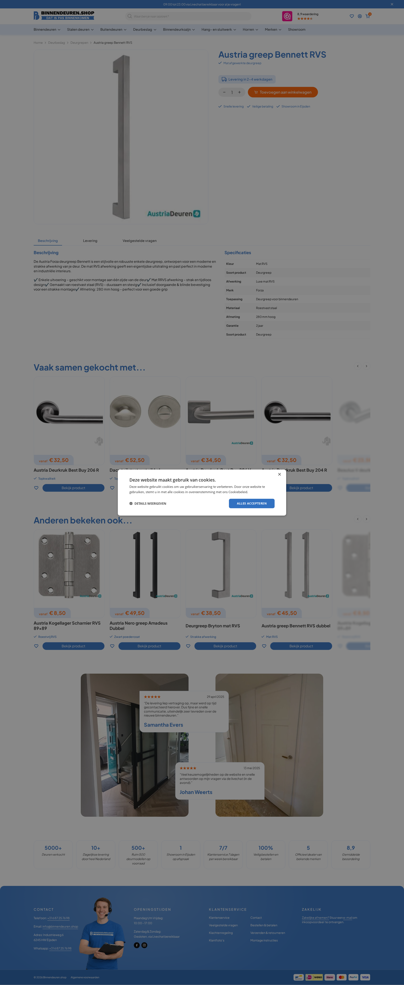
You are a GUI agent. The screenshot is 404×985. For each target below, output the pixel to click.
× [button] (279, 474)
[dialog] (202, 492)
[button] (147, 503)
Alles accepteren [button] (252, 503)
